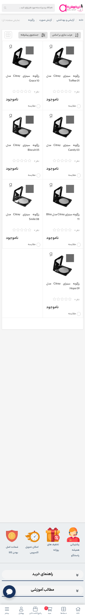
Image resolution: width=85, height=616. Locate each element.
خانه (81, 20)
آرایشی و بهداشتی (65, 20)
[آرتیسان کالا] (71, 8)
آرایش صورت (45, 20)
